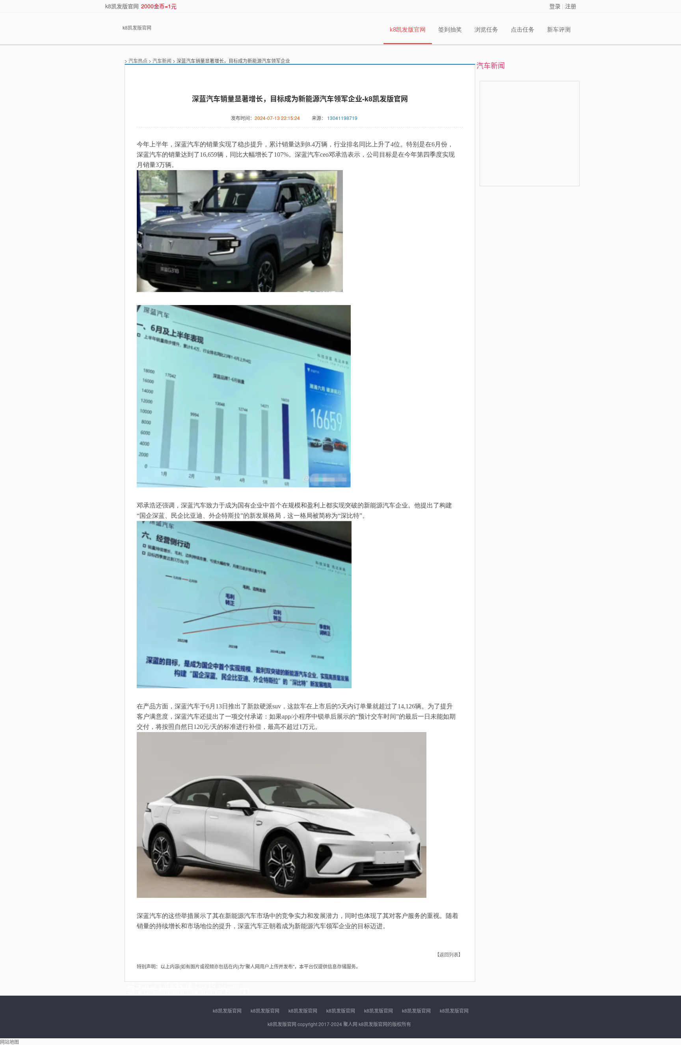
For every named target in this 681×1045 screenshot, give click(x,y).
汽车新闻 (162, 60)
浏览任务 (486, 29)
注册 (570, 6)
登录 (554, 6)
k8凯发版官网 (122, 6)
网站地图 (9, 1041)
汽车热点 (137, 60)
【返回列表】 (449, 954)
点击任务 (522, 29)
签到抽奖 (450, 29)
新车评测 (559, 29)
